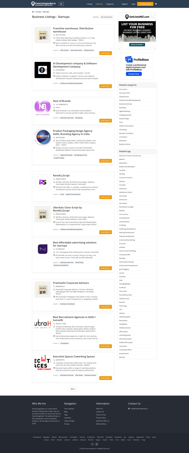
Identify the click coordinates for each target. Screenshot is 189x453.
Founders (122, 276)
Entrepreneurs (124, 353)
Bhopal (54, 437)
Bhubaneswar (63, 437)
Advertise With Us (102, 421)
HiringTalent (123, 324)
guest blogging (124, 269)
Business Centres (90, 375)
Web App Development (126, 232)
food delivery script (125, 295)
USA (120, 309)
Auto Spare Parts (76, 50)
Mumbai (122, 357)
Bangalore (46, 437)
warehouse (122, 189)
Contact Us (100, 412)
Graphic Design (59, 158)
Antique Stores (89, 50)
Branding (122, 258)
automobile (123, 196)
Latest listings (69, 421)
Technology (123, 306)
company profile (124, 255)
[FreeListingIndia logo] (44, 4)
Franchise (122, 185)
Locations (67, 418)
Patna (111, 440)
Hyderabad (140, 437)
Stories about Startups (126, 262)
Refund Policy (101, 424)
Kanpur (46, 440)
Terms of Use (101, 415)
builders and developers (127, 167)
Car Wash (122, 170)
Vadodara (136, 440)
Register (125, 4)
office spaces (123, 331)
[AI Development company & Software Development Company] (43, 70)
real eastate (123, 346)
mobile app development (127, 229)
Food (62, 194)
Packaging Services (80, 155)
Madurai (83, 440)
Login (133, 4)
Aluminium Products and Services (130, 156)
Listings (89, 4)
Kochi (53, 440)
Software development (126, 236)
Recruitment (123, 320)
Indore (148, 437)
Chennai (82, 437)
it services (122, 244)
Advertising (79, 262)
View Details (105, 53)
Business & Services (67, 118)
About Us (99, 409)
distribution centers (125, 192)
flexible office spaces (126, 342)
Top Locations (69, 409)
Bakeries (122, 159)
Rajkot (123, 440)
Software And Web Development (71, 83)
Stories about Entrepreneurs (128, 265)
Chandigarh (73, 437)
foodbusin (122, 288)
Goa (125, 437)
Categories (110, 4)
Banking (121, 211)
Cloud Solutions (124, 222)
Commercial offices (125, 350)
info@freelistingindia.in (139, 409)
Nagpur (98, 440)
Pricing (66, 424)
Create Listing (145, 4)
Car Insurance (123, 214)
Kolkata (59, 440)
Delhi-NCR (100, 437)
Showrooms (123, 200)
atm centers (123, 203)
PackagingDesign (124, 284)
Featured (99, 4)
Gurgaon (131, 437)
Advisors (122, 313)
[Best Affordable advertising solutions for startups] (43, 249)
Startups (122, 181)
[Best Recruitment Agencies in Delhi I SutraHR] (43, 324)
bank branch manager (126, 207)
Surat (129, 440)
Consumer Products (125, 178)
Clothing (122, 174)
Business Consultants (61, 265)
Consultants (64, 343)
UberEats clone (124, 299)
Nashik (105, 440)
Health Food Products (73, 194)
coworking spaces (125, 335)
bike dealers (123, 163)
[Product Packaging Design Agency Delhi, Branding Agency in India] (43, 137)
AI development (124, 218)
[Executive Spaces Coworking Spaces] (43, 363)
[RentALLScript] (43, 182)
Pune (117, 440)
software (122, 247)
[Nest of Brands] (43, 107)
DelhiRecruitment (125, 328)
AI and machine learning (127, 240)
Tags (66, 415)
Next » (73, 389)
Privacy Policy (101, 418)
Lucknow (67, 440)
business (122, 302)
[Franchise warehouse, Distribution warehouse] (43, 35)
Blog (65, 412)
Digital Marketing (66, 155)
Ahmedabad (37, 437)
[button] (155, 4)
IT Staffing (122, 225)
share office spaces (125, 339)
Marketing (78, 118)
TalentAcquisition (124, 317)
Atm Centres (64, 50)
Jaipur (154, 437)
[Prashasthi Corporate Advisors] (43, 289)
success (121, 273)
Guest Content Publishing (127, 251)
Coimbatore (91, 437)
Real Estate (79, 375)
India (120, 280)
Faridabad (109, 437)
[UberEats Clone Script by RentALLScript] (43, 214)
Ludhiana (75, 440)
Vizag (143, 440)
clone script (123, 291)
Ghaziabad (118, 437)
